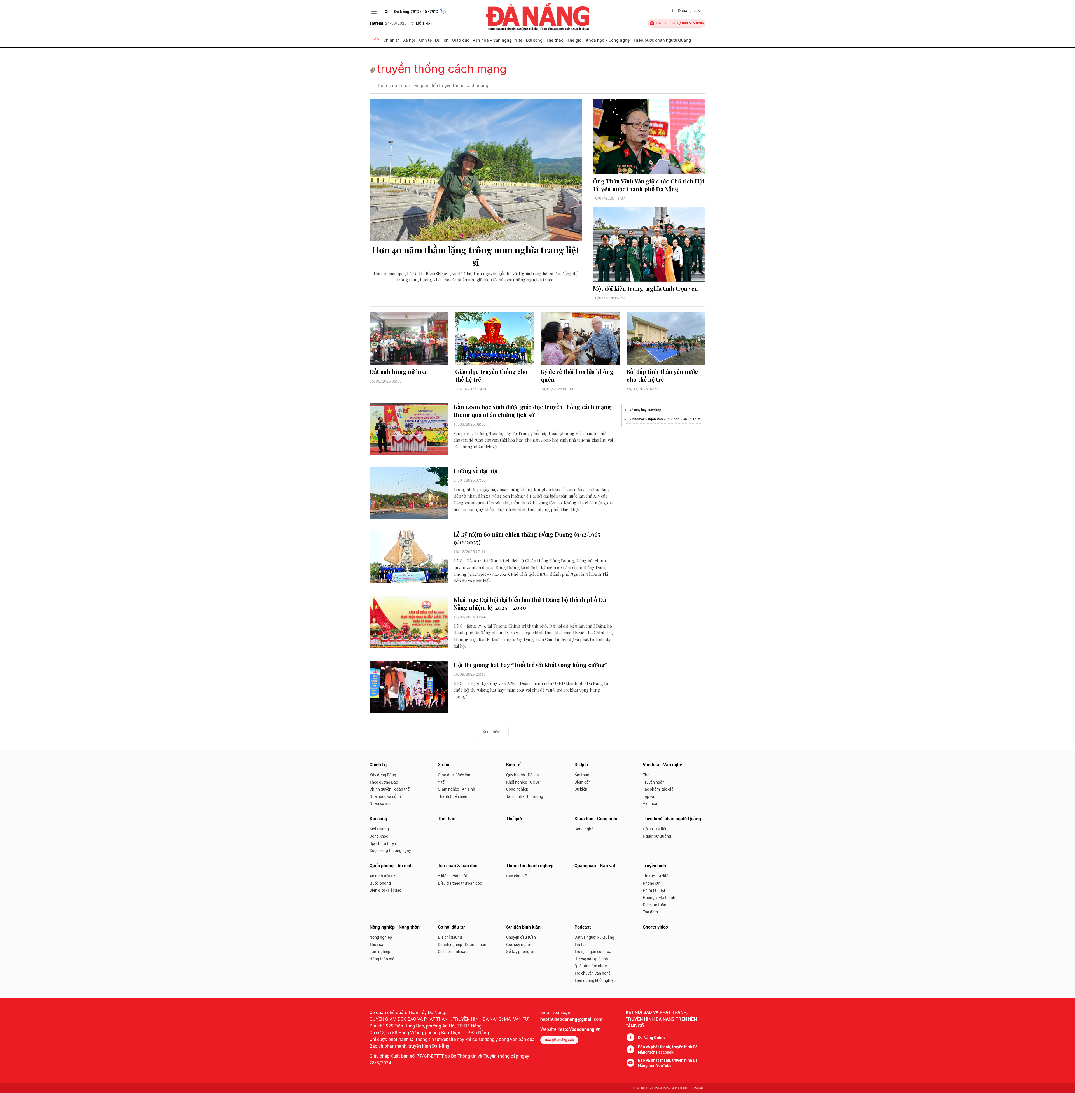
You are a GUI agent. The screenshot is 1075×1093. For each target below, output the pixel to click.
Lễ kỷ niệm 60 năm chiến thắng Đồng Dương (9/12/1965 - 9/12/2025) (529, 538)
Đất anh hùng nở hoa (398, 371)
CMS (661, 1088)
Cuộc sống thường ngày (390, 850)
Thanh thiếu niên (452, 796)
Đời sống (534, 40)
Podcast (582, 927)
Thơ (646, 774)
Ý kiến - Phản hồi (452, 875)
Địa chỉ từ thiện (383, 843)
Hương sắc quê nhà (591, 958)
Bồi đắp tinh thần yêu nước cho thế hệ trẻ (662, 375)
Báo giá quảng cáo (559, 1039)
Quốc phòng (380, 883)
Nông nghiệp (381, 937)
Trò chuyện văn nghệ (592, 973)
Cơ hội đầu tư (451, 927)
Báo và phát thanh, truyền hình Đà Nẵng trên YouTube (668, 1062)
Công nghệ (583, 828)
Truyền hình (654, 865)
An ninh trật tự (382, 875)
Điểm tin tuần (654, 904)
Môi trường (379, 828)
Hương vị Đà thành (659, 897)
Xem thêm (491, 731)
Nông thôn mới (383, 958)
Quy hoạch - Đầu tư (522, 774)
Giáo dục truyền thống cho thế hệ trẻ (491, 375)
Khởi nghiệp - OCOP (523, 782)
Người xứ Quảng (657, 836)
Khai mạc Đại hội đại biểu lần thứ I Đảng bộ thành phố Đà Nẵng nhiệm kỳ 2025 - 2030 (530, 603)
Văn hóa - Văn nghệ (492, 40)
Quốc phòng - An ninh (391, 865)
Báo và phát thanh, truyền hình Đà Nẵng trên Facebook (668, 1049)
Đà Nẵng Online (651, 1037)
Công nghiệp (517, 789)
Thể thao (555, 40)
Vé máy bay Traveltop (645, 409)
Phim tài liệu (654, 890)
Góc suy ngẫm (518, 944)
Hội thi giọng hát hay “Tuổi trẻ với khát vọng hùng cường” (530, 664)
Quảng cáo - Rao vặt (595, 865)
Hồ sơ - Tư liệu (655, 828)
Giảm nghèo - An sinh (456, 789)
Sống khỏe (379, 836)
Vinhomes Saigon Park (646, 419)
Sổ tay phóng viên (522, 951)
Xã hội (409, 40)
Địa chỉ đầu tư (450, 937)
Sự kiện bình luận (523, 927)
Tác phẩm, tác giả (658, 789)
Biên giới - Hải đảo (385, 890)
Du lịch (441, 40)
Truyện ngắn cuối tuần (594, 951)
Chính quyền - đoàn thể (390, 789)
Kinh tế (425, 40)
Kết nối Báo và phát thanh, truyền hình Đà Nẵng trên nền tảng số (661, 1019)
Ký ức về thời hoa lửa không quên (577, 375)
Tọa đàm (650, 911)
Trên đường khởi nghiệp (595, 980)
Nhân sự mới (381, 803)
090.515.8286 (693, 22)
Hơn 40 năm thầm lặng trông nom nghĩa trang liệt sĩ (475, 256)
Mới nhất (424, 23)
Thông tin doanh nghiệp (529, 865)
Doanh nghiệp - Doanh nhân (462, 944)
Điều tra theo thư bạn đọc (460, 883)
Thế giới (575, 40)
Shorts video (655, 927)
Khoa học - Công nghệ (608, 40)
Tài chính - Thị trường (524, 796)
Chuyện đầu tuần (521, 937)
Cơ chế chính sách (453, 951)
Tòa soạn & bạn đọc (457, 865)
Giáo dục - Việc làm (454, 774)
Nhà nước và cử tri (385, 796)
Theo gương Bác (384, 782)
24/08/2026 (388, 23)
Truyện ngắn (654, 782)
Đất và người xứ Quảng (594, 937)
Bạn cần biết (517, 875)
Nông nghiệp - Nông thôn (395, 927)
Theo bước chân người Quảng (662, 40)
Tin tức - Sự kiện (656, 875)
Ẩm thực (581, 774)
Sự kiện (580, 789)
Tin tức (580, 944)
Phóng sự (651, 883)
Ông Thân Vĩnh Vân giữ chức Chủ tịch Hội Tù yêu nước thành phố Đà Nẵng (648, 185)
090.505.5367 (667, 22)
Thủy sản (377, 944)
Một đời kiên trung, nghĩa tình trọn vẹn (645, 288)
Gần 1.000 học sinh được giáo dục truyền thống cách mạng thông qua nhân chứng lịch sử (532, 410)
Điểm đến (582, 782)
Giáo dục (460, 40)
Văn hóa (650, 803)
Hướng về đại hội (475, 470)
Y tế (518, 40)
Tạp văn (649, 796)
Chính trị (391, 40)
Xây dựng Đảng (383, 774)
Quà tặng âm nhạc (590, 965)
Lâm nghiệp (380, 951)
